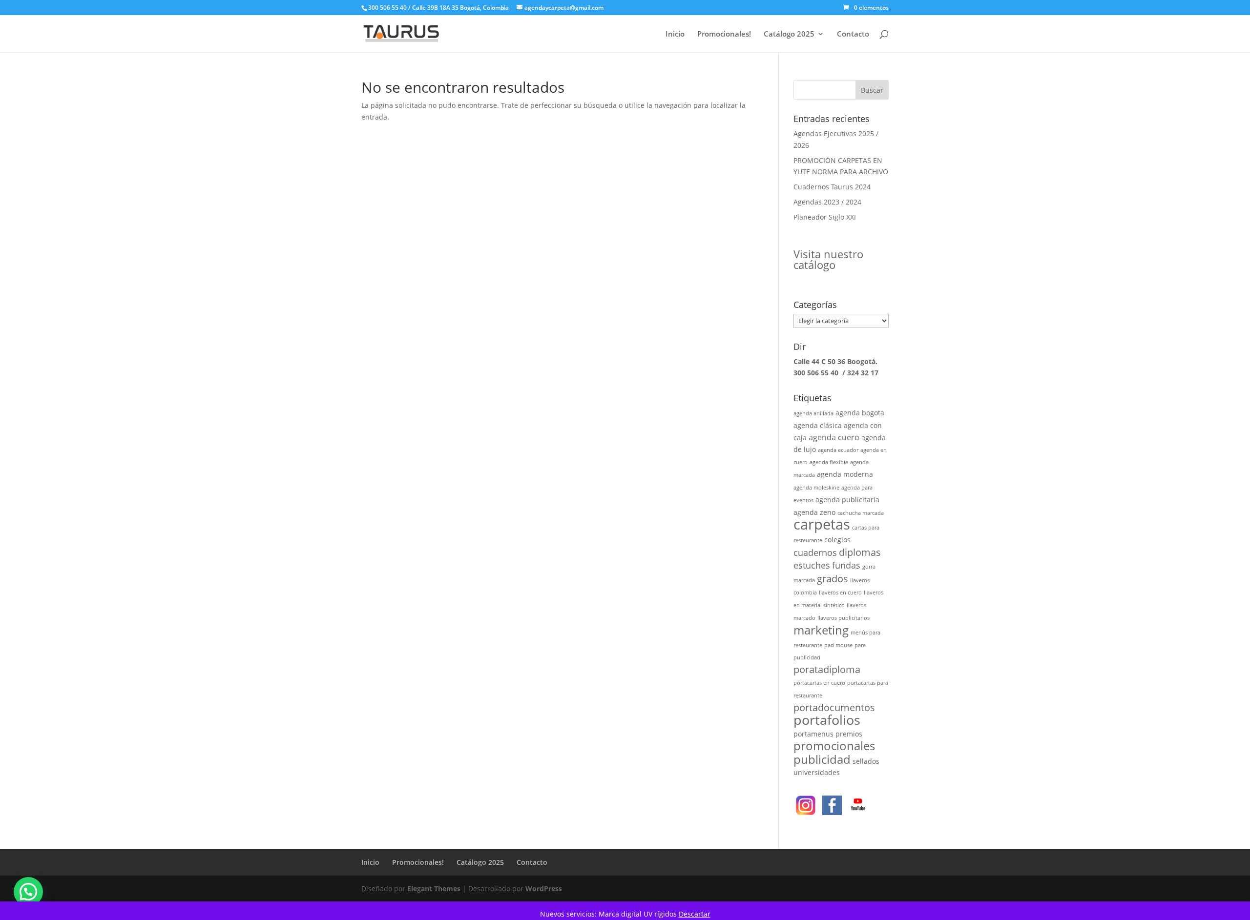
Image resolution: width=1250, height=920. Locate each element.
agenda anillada (813, 413)
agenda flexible (829, 462)
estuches (811, 565)
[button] (28, 891)
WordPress (543, 888)
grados (832, 578)
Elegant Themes (433, 888)
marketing (821, 630)
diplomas (860, 552)
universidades (816, 772)
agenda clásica (817, 425)
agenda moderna (845, 474)
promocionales (834, 745)
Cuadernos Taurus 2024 (832, 186)
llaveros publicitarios (843, 617)
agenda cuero (834, 437)
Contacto (853, 34)
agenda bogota (859, 412)
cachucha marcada (860, 513)
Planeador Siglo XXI (824, 217)
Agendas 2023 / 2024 (827, 201)
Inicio (675, 34)
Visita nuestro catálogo (828, 259)
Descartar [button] (694, 914)
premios (848, 733)
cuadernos (815, 552)
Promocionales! (724, 34)
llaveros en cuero (840, 592)
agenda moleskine (816, 487)
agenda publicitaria (847, 499)
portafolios (826, 720)
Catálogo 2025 (789, 34)
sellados (866, 761)
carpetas (821, 524)
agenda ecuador (838, 450)
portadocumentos (834, 707)
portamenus (813, 733)
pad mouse (838, 645)
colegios (837, 539)
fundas (846, 565)
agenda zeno (814, 512)
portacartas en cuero (819, 682)
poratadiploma (826, 669)
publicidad (822, 759)
